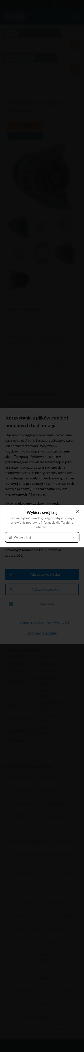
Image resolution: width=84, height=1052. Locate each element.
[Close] (77, 511)
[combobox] (42, 537)
